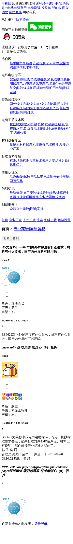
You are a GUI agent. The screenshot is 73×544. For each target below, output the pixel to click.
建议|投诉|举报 (33, 209)
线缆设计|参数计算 (49, 192)
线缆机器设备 (35, 144)
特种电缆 (16, 108)
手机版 (6, 3)
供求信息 (19, 67)
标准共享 (29, 160)
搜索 (39, 220)
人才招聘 (29, 220)
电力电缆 (25, 83)
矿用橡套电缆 (39, 88)
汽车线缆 (29, 104)
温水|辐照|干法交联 (47, 128)
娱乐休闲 (58, 197)
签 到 (16, 238)
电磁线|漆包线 (47, 79)
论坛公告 (16, 209)
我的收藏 (58, 8)
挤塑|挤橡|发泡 (40, 124)
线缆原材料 (18, 144)
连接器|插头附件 (58, 104)
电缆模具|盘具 (55, 144)
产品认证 (36, 176)
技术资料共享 (45, 160)
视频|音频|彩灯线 (22, 112)
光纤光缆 (64, 83)
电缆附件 (51, 83)
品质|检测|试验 (20, 176)
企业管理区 (24, 197)
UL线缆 (41, 104)
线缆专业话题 (42, 197)
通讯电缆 (38, 83)
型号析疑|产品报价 (32, 63)
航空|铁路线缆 (20, 88)
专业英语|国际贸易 (29, 229)
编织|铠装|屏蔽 (23, 128)
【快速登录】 (22, 19)
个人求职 (52, 63)
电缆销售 (49, 176)
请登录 (40, 3)
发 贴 (6, 238)
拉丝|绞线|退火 (20, 124)
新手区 (14, 63)
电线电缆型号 (17, 8)
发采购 (46, 8)
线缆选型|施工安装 (23, 192)
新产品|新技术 (59, 108)
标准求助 (16, 160)
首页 (5, 220)
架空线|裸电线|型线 (23, 79)
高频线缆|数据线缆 (36, 108)
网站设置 (64, 220)
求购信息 (32, 67)
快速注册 (51, 3)
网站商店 (15, 12)
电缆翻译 (34, 8)
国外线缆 (16, 104)
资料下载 (50, 220)
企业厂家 (15, 220)
